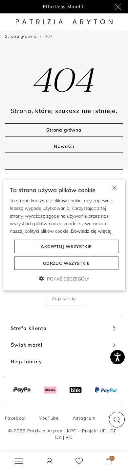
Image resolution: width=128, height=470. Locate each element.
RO (69, 437)
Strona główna (21, 36)
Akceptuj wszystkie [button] (66, 246)
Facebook (16, 418)
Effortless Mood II (64, 6)
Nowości (64, 146)
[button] (117, 419)
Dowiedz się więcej (91, 231)
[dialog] (64, 235)
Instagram (84, 418)
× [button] (114, 187)
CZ (58, 437)
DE (113, 430)
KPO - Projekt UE (86, 430)
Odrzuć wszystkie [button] (66, 262)
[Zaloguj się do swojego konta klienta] (50, 461)
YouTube (49, 418)
